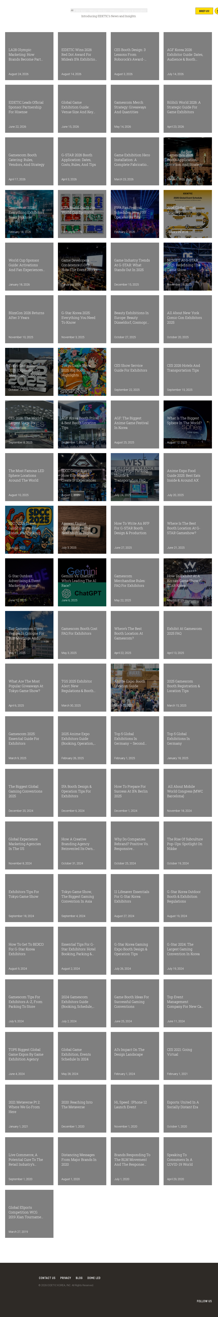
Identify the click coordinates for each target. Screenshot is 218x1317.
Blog (79, 1278)
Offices (115, 11)
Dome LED (94, 1278)
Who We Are (77, 11)
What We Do (98, 11)
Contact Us (47, 1278)
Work (61, 11)
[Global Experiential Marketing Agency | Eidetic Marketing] (29, 11)
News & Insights (135, 11)
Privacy (65, 1278)
